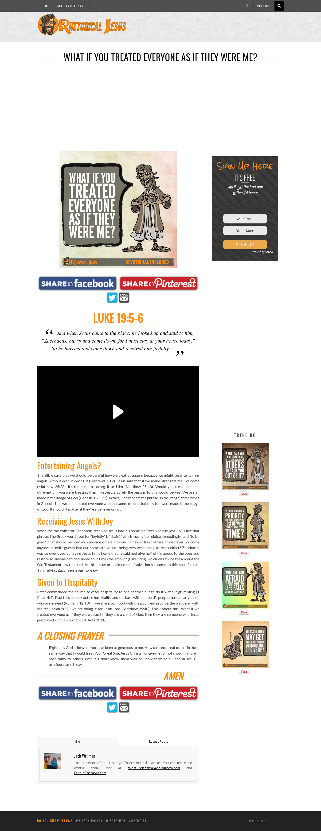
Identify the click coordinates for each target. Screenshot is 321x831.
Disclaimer (116, 821)
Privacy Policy (90, 821)
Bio (77, 741)
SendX (269, 252)
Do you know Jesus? (54, 821)
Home (45, 6)
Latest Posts (158, 741)
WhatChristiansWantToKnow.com (154, 768)
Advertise (138, 821)
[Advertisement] (160, 40)
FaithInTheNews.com (90, 773)
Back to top (257, 820)
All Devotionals (71, 6)
